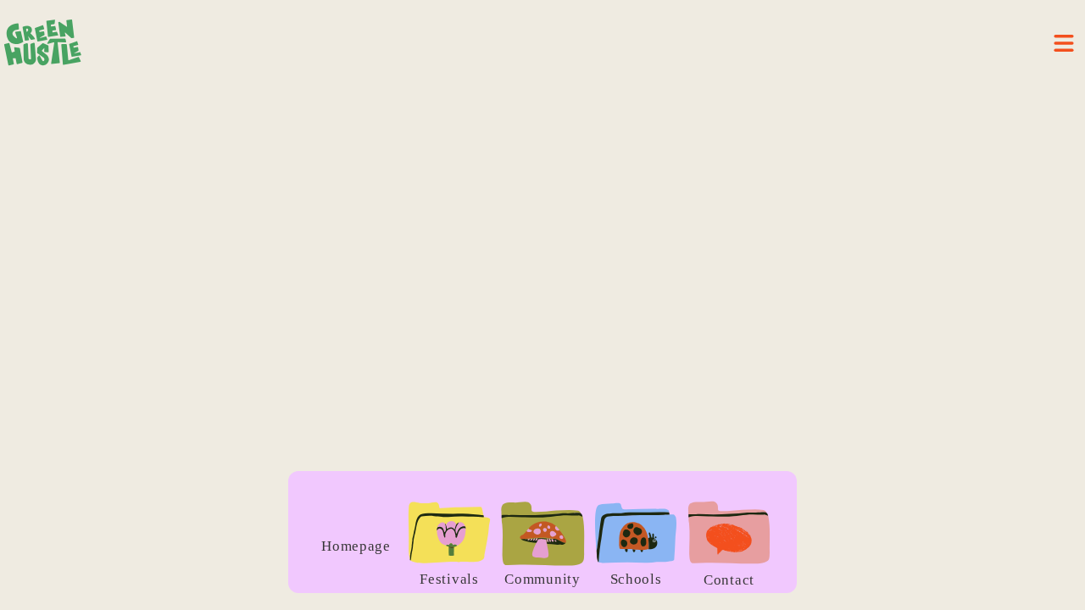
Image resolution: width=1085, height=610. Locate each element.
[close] (1064, 43)
